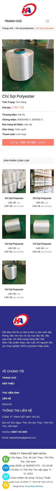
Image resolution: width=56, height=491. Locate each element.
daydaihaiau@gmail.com (22, 437)
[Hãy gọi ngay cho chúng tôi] (4, 459)
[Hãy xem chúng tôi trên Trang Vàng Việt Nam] (4, 485)
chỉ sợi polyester (25, 28)
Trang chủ (7, 28)
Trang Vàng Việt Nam (34, 486)
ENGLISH (7, 404)
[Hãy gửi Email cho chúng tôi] (4, 476)
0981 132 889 (27, 142)
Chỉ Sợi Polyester (14, 198)
